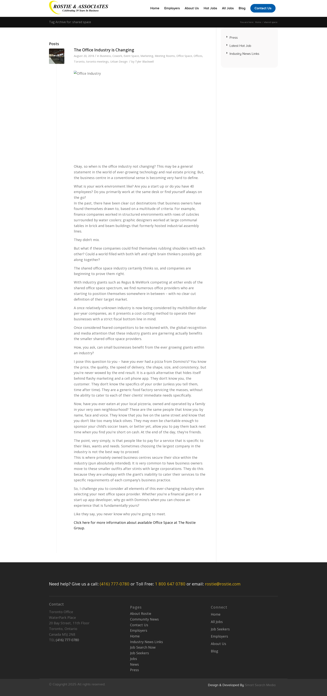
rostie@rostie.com (223, 584)
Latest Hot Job (240, 46)
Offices (198, 56)
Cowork (117, 56)
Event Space (131, 56)
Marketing (146, 56)
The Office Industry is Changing (104, 50)
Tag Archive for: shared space (70, 22)
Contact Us (139, 625)
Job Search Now (143, 647)
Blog (214, 651)
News (134, 664)
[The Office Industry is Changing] (56, 56)
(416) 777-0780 (114, 584)
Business (105, 56)
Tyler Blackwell (144, 61)
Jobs (133, 658)
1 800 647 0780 (170, 584)
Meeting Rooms (165, 56)
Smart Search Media (260, 685)
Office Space (184, 56)
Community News (144, 619)
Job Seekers (139, 653)
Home (258, 22)
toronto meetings (97, 61)
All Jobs (217, 621)
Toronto (79, 61)
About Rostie (140, 613)
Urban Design (119, 61)
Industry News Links (244, 54)
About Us (218, 643)
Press (234, 37)
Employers (138, 630)
